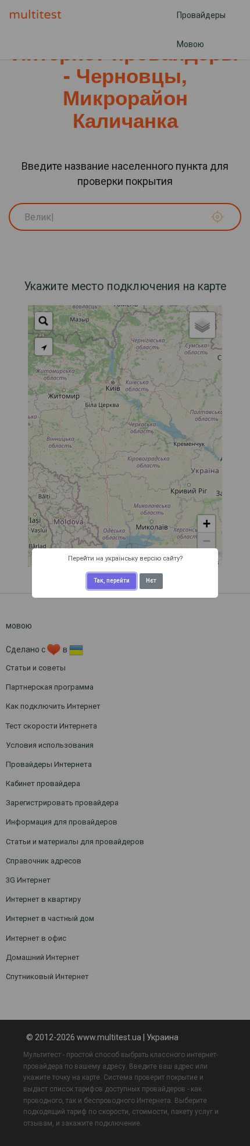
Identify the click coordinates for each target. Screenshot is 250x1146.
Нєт (151, 580)
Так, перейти (112, 580)
